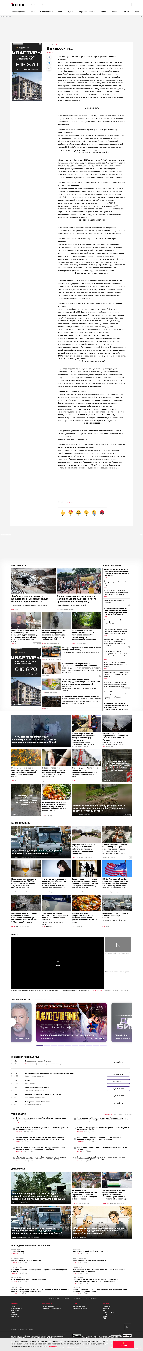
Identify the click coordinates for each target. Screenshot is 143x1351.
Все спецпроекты (48, 1306)
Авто (13, 1312)
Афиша (32, 12)
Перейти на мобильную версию (22, 1329)
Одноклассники (108, 1312)
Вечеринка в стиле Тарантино (37, 1102)
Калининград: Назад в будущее (38, 1061)
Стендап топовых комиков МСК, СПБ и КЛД (43, 1095)
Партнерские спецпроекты (51, 1308)
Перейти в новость (98, 990)
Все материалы (18, 12)
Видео (136, 12)
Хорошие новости (87, 12)
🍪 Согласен (123, 1344)
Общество (70, 502)
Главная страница (78, 1306)
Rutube (105, 1314)
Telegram (106, 1308)
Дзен (105, 1316)
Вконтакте (107, 1306)
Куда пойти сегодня (79, 1308)
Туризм (71, 12)
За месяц (128, 1114)
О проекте (78, 1298)
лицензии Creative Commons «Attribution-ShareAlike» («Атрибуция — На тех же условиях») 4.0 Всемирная (102, 1336)
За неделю (118, 1114)
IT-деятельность (91, 1298)
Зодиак (102, 12)
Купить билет (118, 1062)
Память (126, 12)
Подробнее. (53, 1346)
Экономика (15, 1316)
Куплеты (114, 12)
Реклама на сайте (53, 1298)
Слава (27, 1080)
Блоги (60, 12)
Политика (14, 1314)
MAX (104, 1310)
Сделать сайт (67, 1298)
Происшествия (46, 12)
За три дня (108, 1114)
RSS (104, 1318)
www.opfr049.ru (65, 271)
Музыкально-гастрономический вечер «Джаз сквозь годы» (49, 1073)
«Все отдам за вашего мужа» (37, 1087)
